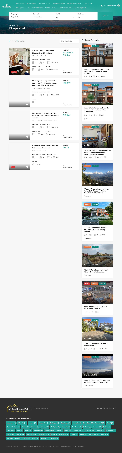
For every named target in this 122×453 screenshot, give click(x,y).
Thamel (43, 438)
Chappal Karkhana (13, 427)
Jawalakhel (38, 430)
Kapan (67, 430)
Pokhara (83, 434)
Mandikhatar (44, 434)
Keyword (36, 14)
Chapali (109, 423)
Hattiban (11, 430)
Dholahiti (66, 427)
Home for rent (31, 3)
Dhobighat (55, 427)
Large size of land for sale (35, 8)
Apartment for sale (44, 3)
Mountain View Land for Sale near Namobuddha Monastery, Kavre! (97, 381)
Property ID (14, 14)
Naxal (54, 434)
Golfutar (106, 427)
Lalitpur (10, 434)
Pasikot (74, 434)
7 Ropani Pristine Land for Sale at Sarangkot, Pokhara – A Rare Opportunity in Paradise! (97, 191)
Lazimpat (20, 434)
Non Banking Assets (80, 8)
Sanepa (105, 434)
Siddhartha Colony (13, 438)
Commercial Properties (74, 3)
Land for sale (88, 3)
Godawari (97, 427)
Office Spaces (20, 8)
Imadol (28, 430)
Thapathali (53, 438)
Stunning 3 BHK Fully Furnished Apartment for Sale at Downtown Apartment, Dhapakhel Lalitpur (44, 83)
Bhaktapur (54, 423)
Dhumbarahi (76, 427)
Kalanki (59, 430)
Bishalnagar (66, 423)
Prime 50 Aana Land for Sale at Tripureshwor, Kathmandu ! (96, 271)
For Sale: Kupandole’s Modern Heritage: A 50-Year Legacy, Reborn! (95, 229)
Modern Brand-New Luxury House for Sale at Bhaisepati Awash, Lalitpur (97, 71)
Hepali (20, 430)
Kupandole (110, 430)
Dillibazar (87, 427)
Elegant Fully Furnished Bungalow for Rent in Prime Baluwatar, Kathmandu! (97, 110)
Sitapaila (26, 438)
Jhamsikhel (49, 430)
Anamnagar (11, 423)
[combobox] (64, 18)
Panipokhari (64, 434)
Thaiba (35, 438)
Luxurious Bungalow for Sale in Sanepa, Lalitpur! (96, 344)
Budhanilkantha (79, 423)
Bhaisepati (43, 423)
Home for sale (20, 3)
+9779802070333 (110, 5)
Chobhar (25, 427)
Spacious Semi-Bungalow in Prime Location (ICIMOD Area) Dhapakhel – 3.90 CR (45, 115)
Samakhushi (94, 434)
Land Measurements (65, 8)
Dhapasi (45, 427)
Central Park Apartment (95, 423)
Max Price (81, 14)
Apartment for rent (59, 3)
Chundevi (35, 427)
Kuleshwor (100, 430)
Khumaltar (89, 430)
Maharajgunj (32, 434)
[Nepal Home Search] (6, 7)
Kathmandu (78, 430)
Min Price (58, 14)
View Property (19, 69)
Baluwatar (22, 423)
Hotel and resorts (50, 8)
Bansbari (32, 423)
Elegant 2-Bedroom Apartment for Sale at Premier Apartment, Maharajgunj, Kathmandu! (97, 152)
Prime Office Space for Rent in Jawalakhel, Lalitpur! (95, 308)
